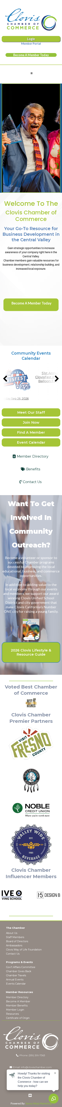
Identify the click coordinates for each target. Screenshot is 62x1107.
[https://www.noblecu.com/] (31, 810)
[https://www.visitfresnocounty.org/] (31, 743)
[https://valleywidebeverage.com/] (31, 844)
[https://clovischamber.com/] (31, 20)
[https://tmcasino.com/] (31, 781)
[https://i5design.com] (45, 895)
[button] (31, 73)
